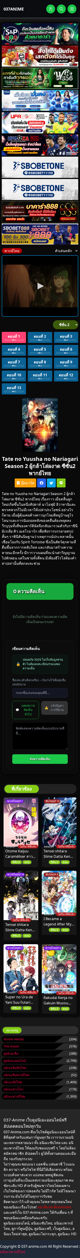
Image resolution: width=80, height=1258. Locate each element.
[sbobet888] (40, 234)
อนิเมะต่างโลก (13, 1089)
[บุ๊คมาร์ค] (50, 8)
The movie (11, 1046)
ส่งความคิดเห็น (40, 759)
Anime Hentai (14, 1039)
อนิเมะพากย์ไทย (14, 1096)
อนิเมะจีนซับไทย (15, 1068)
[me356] (40, 100)
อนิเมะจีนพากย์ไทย (16, 1075)
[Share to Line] (61, 482)
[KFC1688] (40, 56)
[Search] (61, 8)
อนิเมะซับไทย (13, 1082)
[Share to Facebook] (41, 482)
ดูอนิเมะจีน (11, 1053)
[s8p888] (40, 33)
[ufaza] (40, 145)
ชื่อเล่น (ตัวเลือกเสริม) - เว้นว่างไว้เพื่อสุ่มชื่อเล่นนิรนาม (39, 682)
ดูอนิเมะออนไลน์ (15, 1060)
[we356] (40, 78)
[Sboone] (40, 167)
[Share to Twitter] (51, 482)
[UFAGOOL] (40, 122)
